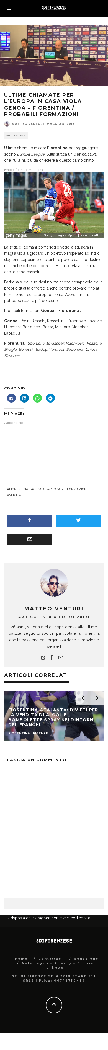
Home (21, 986)
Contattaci (50, 986)
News (58, 995)
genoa (39, 489)
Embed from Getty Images (23, 170)
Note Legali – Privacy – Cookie (58, 991)
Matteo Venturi (28, 124)
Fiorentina (15, 135)
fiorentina (18, 489)
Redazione (86, 986)
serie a (15, 495)
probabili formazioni (69, 489)
